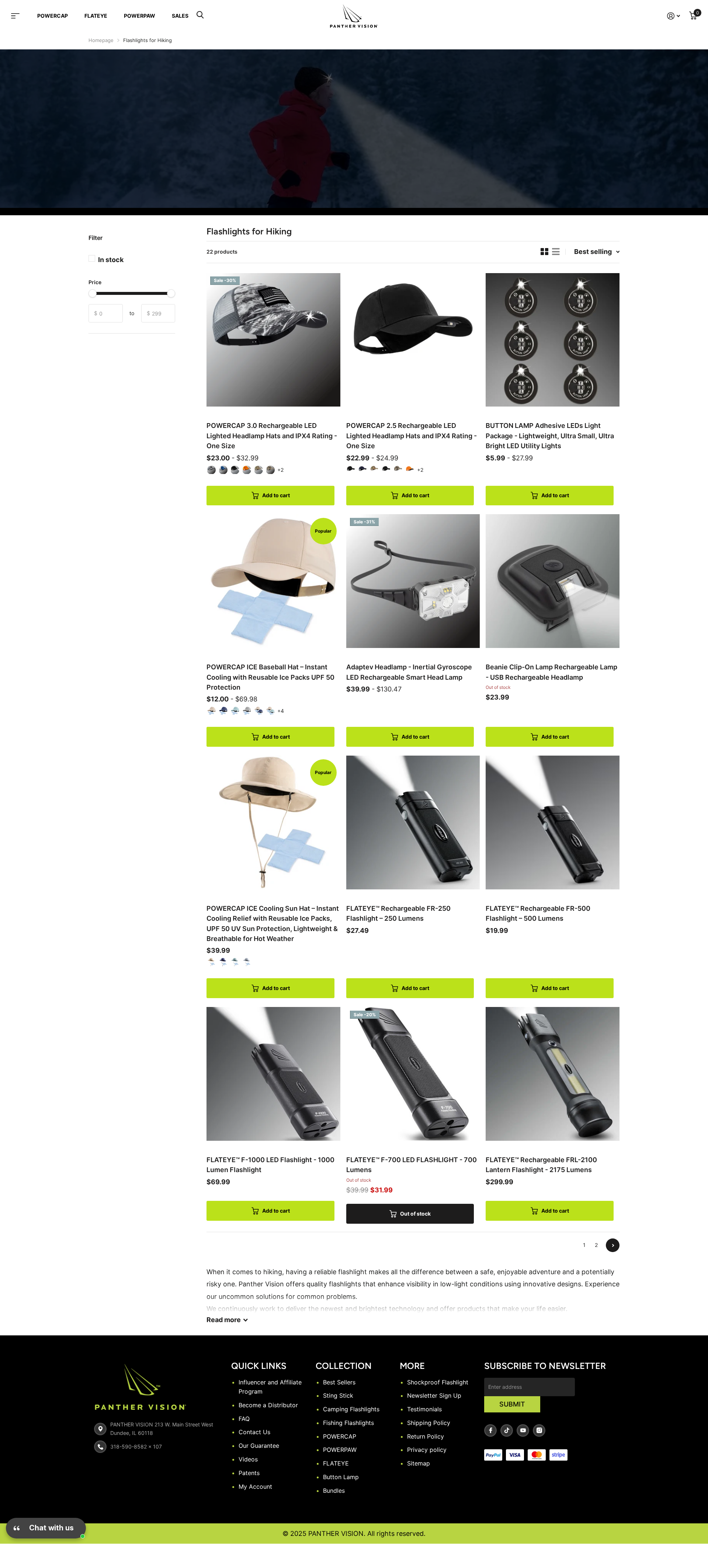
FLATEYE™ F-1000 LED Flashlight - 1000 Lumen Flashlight (270, 1165)
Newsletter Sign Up (434, 1395)
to (131, 313)
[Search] (200, 16)
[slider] (92, 293)
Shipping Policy (428, 1422)
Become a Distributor (268, 1405)
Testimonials (424, 1409)
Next (613, 1245)
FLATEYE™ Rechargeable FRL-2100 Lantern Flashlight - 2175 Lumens (541, 1165)
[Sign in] (673, 16)
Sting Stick (338, 1395)
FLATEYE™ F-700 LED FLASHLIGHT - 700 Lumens (411, 1165)
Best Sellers (339, 1382)
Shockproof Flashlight (437, 1382)
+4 (280, 711)
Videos (248, 1459)
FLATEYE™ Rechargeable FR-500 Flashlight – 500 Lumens (538, 913)
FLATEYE (95, 16)
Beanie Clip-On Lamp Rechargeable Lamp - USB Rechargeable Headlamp (551, 672)
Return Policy (425, 1436)
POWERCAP (52, 16)
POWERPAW (139, 16)
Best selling (593, 251)
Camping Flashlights (351, 1409)
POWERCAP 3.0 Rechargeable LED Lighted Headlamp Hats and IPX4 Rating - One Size (271, 436)
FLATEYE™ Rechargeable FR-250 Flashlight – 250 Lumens (398, 913)
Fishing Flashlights (348, 1422)
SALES (180, 16)
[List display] (556, 252)
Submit (512, 1404)
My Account (255, 1486)
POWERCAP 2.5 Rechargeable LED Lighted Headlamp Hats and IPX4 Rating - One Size (411, 436)
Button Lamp (341, 1477)
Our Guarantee (259, 1445)
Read (223, 1320)
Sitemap (418, 1463)
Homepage (101, 40)
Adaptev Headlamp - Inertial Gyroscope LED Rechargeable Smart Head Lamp (409, 672)
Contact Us (254, 1432)
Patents (249, 1473)
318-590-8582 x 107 (136, 1446)
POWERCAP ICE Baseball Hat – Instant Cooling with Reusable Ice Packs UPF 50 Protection (270, 677)
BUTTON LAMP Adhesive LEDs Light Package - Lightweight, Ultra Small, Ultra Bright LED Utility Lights (550, 436)
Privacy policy (427, 1449)
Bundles (334, 1490)
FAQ (244, 1418)
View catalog (20, 16)
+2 (280, 470)
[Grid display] (544, 252)
